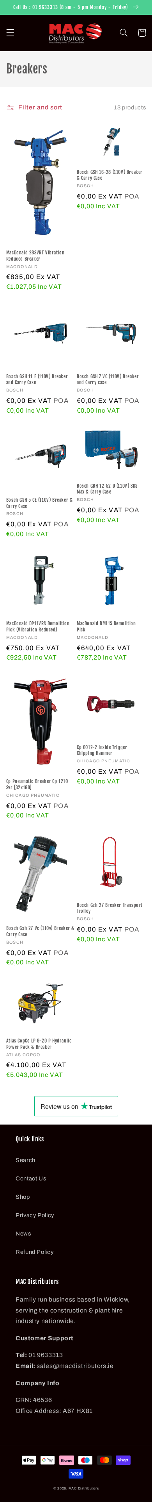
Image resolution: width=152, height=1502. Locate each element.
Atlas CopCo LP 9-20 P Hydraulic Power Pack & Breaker (39, 1044)
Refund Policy (34, 1252)
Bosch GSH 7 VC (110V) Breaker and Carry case (108, 380)
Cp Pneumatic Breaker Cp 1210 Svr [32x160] (37, 784)
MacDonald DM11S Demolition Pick (106, 626)
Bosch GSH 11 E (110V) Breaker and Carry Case (37, 380)
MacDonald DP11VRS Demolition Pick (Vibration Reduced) (38, 626)
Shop (23, 1197)
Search (25, 1160)
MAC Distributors (84, 1488)
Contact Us (31, 1178)
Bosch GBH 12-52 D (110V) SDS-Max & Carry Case (108, 489)
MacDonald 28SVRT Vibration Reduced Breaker (35, 256)
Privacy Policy (35, 1215)
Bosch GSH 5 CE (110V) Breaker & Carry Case (39, 503)
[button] (10, 33)
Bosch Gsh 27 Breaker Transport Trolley (110, 908)
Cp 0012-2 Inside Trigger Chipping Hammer (102, 750)
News (23, 1233)
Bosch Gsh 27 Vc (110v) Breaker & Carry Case (40, 931)
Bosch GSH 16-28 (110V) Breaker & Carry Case (110, 175)
